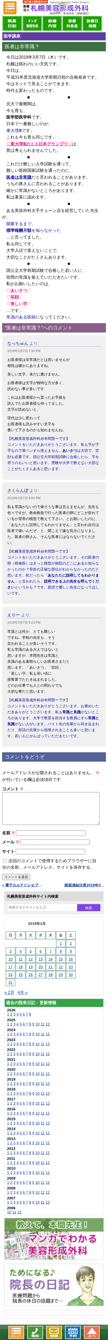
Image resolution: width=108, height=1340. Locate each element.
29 (61, 975)
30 (71, 975)
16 (71, 959)
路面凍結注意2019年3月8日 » (85, 885)
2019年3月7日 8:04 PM (23, 498)
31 (10, 982)
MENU (10, 8)
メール (10, 842)
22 (61, 967)
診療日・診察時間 (92, 23)
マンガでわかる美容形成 (32, 23)
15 (61, 959)
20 (41, 967)
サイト (8, 851)
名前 (8, 833)
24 (10, 975)
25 (21, 975)
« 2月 (9, 992)
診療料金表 (72, 23)
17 (10, 967)
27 (41, 975)
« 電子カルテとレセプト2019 (23, 885)
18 (21, 967)
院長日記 (12, 23)
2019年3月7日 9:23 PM (23, 622)
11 (21, 959)
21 (50, 967)
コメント (12, 789)
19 (31, 967)
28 (50, 975)
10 (10, 959)
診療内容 (52, 23)
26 (31, 975)
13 (41, 959)
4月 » (23, 992)
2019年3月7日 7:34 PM (23, 351)
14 (50, 959)
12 (31, 959)
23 (71, 967)
